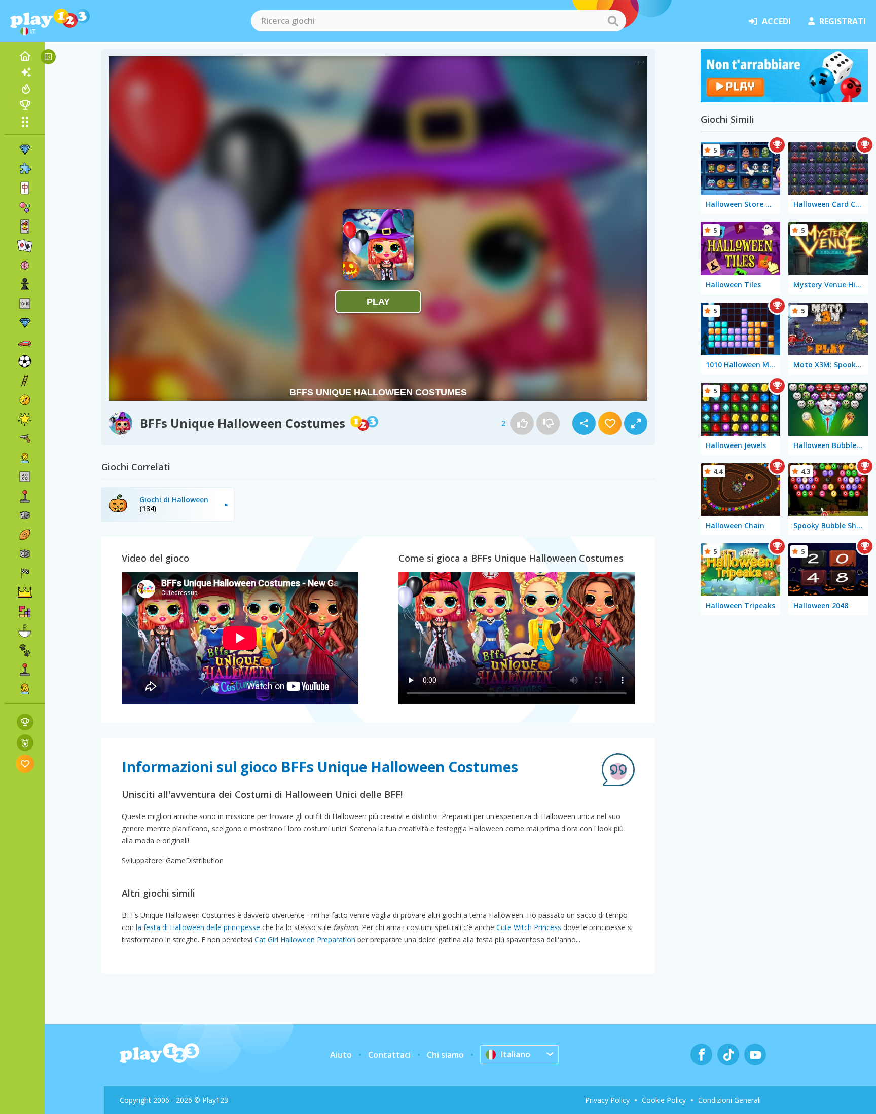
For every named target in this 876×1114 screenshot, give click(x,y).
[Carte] (25, 226)
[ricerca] (613, 20)
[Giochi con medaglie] (25, 742)
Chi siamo (445, 1054)
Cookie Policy (664, 1100)
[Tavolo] (25, 515)
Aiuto (341, 1054)
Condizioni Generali (729, 1100)
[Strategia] (25, 592)
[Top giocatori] (25, 105)
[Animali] (25, 650)
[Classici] (25, 554)
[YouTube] (755, 1054)
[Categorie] (25, 121)
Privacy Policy (607, 1100)
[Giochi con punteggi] (25, 722)
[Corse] (25, 573)
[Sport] (25, 534)
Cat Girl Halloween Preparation (304, 939)
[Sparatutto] (25, 438)
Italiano (515, 1054)
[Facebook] (701, 1054)
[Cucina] (25, 631)
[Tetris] (25, 611)
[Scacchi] (25, 284)
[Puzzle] (25, 168)
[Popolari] (25, 89)
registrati (842, 21)
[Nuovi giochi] (25, 72)
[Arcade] (25, 496)
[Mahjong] (25, 188)
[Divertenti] (25, 419)
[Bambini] (25, 457)
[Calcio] (25, 361)
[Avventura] (25, 400)
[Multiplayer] (25, 669)
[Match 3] (25, 149)
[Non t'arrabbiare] (784, 99)
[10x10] (25, 303)
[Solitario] (25, 245)
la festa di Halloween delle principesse (198, 927)
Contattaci (389, 1054)
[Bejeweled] (25, 322)
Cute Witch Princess (528, 927)
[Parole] (25, 477)
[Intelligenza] (25, 265)
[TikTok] (728, 1054)
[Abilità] (25, 380)
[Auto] (25, 342)
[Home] (25, 56)
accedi (776, 21)
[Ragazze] (25, 688)
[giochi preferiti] (25, 763)
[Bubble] (25, 207)
